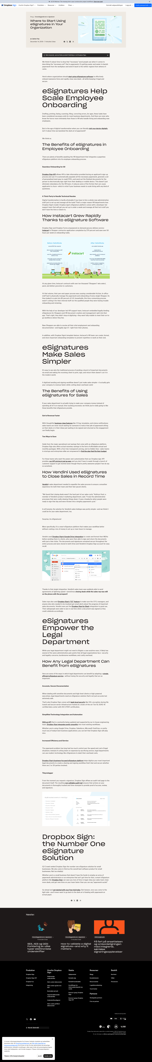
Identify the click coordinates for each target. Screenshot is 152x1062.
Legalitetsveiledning (96, 985)
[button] (27, 5)
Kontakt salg (72, 978)
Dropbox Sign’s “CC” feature (69, 601)
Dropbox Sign (57, 880)
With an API (46, 722)
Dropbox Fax (30, 981)
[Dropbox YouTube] (35, 1019)
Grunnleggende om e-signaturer (45, 16)
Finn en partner (94, 1001)
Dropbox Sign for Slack (80, 606)
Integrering (29, 985)
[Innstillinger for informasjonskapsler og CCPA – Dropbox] (28, 1048)
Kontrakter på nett (52, 991)
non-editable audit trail (74, 783)
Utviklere (61, 5)
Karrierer (113, 974)
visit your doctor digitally (98, 128)
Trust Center (93, 989)
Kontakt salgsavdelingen (114, 5)
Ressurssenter (94, 981)
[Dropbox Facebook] (31, 1019)
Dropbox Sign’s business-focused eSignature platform (62, 760)
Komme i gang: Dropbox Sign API (76, 999)
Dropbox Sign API (49, 174)
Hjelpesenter (72, 974)
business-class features (64, 423)
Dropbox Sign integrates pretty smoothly (62, 724)
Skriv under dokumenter (54, 982)
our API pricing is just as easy (60, 461)
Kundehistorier (94, 978)
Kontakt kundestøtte (75, 981)
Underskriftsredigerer (53, 1000)
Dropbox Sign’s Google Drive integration (67, 536)
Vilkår (113, 978)
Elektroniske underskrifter (51, 977)
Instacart (45, 230)
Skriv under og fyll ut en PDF (54, 986)
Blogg (32, 16)
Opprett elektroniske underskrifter (53, 995)
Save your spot (98, 1)
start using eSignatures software (80, 76)
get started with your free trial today (66, 890)
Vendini (45, 484)
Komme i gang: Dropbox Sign (76, 993)
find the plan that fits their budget (94, 451)
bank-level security (78, 702)
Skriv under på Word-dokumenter (53, 1004)
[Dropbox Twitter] (27, 1019)
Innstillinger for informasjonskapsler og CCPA (76, 987)
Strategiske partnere (96, 998)
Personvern (114, 981)
